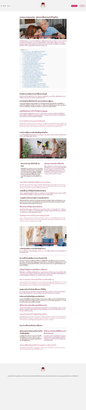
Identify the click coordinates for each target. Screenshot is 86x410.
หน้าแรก (4, 6)
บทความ (8, 6)
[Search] (1, 6)
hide (26, 49)
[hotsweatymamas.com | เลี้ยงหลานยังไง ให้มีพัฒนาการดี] (43, 5)
